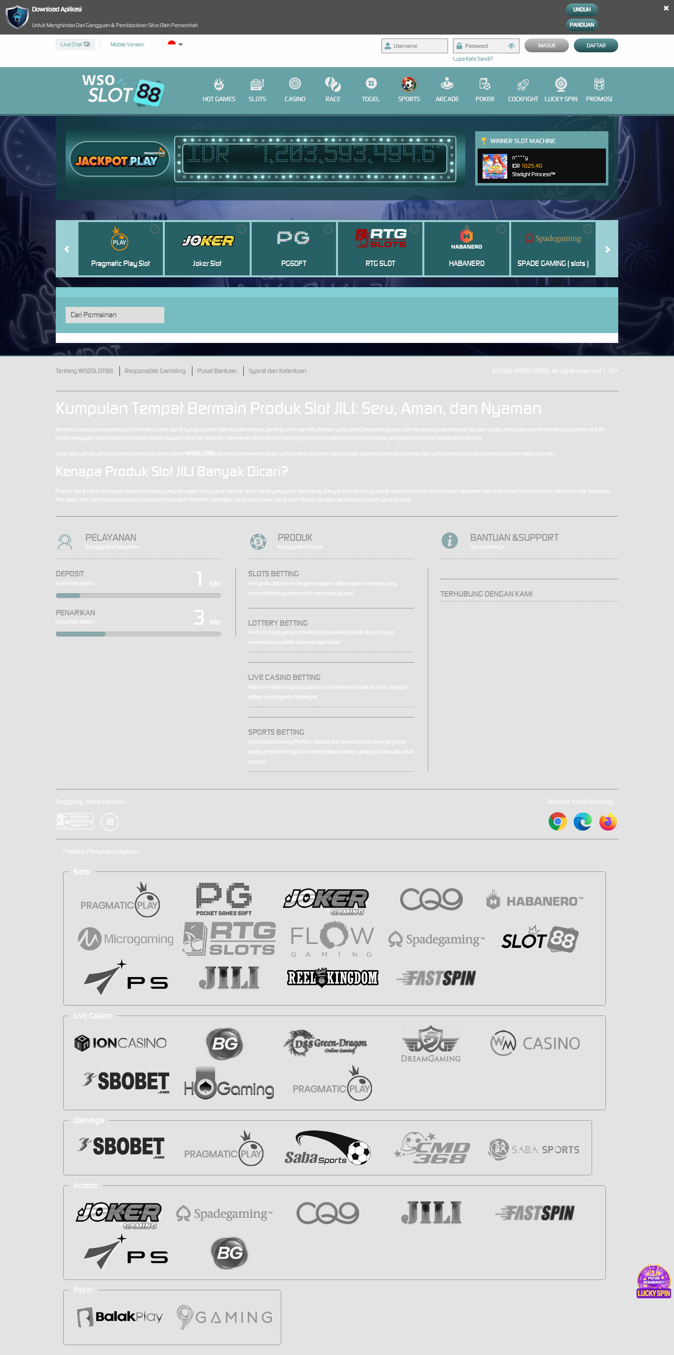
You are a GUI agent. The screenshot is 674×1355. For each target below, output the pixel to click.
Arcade (447, 99)
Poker (485, 99)
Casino (295, 99)
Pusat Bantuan (217, 371)
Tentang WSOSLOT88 (84, 371)
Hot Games (219, 99)
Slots (257, 99)
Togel (371, 99)
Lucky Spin (561, 99)
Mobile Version (127, 44)
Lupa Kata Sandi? (473, 58)
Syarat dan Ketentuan (277, 371)
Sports (409, 99)
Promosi (599, 99)
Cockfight (523, 99)
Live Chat (71, 44)
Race (333, 99)
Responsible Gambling (155, 371)
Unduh (582, 9)
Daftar (596, 45)
